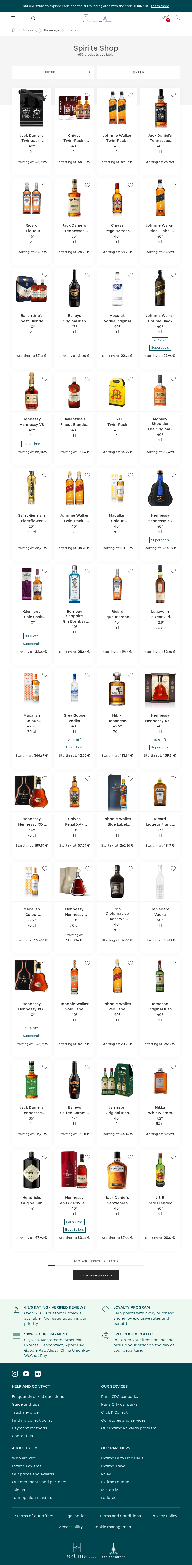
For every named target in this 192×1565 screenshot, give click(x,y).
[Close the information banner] (187, 3)
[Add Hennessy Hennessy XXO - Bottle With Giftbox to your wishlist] (173, 675)
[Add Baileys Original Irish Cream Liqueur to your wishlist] (88, 275)
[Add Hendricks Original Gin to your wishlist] (45, 1157)
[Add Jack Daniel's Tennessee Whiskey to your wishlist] (173, 95)
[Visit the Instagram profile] (15, 1374)
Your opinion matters (32, 1498)
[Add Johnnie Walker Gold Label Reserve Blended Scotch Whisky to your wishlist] (88, 963)
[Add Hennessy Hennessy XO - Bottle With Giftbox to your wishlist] (45, 778)
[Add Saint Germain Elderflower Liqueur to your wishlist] (45, 475)
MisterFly (109, 1490)
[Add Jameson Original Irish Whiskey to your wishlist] (173, 963)
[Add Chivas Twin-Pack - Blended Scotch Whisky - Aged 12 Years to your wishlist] (88, 95)
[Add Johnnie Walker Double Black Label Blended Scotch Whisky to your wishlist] (173, 275)
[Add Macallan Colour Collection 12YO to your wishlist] (131, 475)
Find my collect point (32, 1420)
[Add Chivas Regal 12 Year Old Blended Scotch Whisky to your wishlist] (131, 185)
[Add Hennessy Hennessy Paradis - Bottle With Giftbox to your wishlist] (88, 869)
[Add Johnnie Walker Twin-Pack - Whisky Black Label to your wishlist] (131, 95)
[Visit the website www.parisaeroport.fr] (96, 1550)
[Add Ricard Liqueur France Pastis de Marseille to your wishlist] (131, 571)
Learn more (160, 6)
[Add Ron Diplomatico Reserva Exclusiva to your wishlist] (131, 869)
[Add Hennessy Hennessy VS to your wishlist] (45, 379)
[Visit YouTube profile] (26, 1374)
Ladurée (108, 1498)
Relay (106, 1474)
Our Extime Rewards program (128, 1428)
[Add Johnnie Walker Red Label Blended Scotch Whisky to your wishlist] (131, 963)
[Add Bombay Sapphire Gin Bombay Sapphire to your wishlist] (88, 571)
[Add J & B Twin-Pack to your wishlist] (131, 379)
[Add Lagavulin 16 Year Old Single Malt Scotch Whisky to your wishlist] (173, 571)
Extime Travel (113, 1466)
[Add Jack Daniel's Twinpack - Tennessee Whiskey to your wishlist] (45, 95)
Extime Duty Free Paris (122, 1458)
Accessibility (71, 1527)
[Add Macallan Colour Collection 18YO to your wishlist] (45, 675)
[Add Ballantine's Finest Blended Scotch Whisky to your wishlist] (88, 379)
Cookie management (113, 1527)
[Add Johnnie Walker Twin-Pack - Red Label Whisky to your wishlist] (88, 475)
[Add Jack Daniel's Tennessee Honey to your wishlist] (88, 185)
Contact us (22, 1436)
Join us (18, 1490)
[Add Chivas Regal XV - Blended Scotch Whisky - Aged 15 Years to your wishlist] (88, 778)
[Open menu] (13, 18)
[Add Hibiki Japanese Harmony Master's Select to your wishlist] (131, 675)
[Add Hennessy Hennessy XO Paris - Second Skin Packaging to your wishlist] (173, 475)
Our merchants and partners (39, 1482)
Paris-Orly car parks (119, 1404)
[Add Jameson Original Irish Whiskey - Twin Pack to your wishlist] (131, 1067)
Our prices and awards (33, 1474)
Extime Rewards (27, 1466)
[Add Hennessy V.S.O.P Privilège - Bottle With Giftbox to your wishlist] (88, 1157)
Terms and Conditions (120, 1516)
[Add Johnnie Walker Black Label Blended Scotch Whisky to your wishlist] (173, 185)
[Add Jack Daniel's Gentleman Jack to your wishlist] (131, 1157)
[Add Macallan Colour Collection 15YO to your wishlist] (45, 869)
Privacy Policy (164, 1516)
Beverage (52, 30)
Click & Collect (114, 1412)
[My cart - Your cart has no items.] (177, 18)
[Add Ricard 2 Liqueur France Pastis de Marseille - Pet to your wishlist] (45, 185)
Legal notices (76, 1516)
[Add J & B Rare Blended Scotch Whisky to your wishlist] (173, 1157)
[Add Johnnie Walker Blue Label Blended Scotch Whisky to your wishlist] (131, 778)
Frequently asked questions (38, 1396)
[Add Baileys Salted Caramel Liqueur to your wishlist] (88, 1067)
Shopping (30, 30)
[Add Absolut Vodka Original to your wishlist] (131, 275)
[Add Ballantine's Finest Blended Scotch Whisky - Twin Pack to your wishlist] (45, 275)
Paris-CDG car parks (119, 1396)
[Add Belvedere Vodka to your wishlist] (173, 869)
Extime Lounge (115, 1482)
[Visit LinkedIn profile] (38, 1374)
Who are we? (24, 1458)
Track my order (26, 1412)
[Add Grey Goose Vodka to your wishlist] (88, 675)
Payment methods (29, 1428)
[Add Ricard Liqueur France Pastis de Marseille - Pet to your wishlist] (173, 778)
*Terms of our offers (34, 1516)
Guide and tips (26, 1404)
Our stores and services (123, 1420)
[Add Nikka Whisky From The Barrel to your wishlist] (173, 1067)
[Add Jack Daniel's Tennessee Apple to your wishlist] (45, 1067)
